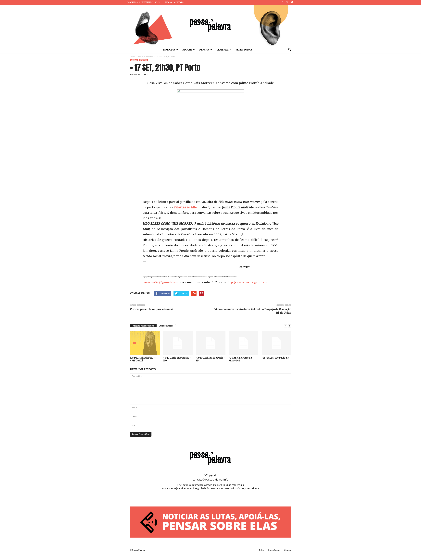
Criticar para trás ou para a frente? (151, 309)
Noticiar (169, 49)
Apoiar (187, 49)
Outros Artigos (166, 326)
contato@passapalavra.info (210, 479)
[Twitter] (292, 2)
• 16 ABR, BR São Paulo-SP (275, 357)
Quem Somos (244, 49)
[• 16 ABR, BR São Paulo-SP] (276, 343)
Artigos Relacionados (143, 326)
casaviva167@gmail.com (160, 282)
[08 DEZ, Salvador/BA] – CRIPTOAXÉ (143, 359)
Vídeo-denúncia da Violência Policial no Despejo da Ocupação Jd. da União (252, 311)
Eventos (149, 57)
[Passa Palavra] (210, 25)
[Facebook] (282, 2)
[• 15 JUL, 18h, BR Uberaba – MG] (178, 343)
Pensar (204, 49)
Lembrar (222, 49)
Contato (179, 2)
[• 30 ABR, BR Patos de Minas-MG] (243, 343)
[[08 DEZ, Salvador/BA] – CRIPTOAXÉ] (145, 343)
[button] (289, 49)
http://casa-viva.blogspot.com (248, 282)
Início (168, 2)
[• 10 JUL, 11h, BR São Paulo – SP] (210, 343)
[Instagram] (287, 2)
